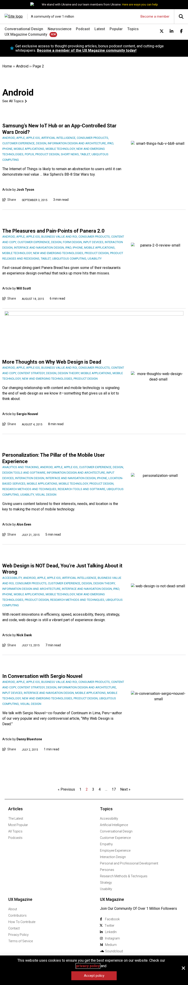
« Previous (66, 789)
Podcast (83, 29)
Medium (111, 945)
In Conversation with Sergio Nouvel (42, 676)
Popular (116, 29)
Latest (99, 29)
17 (114, 789)
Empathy (106, 844)
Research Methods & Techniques (123, 876)
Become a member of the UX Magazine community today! (86, 50)
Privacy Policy (18, 935)
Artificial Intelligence (114, 825)
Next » (125, 789)
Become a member (155, 16)
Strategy (106, 882)
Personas (107, 870)
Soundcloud (114, 951)
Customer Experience (115, 838)
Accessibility (109, 818)
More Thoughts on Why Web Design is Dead (51, 362)
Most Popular (18, 825)
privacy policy (88, 966)
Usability (106, 889)
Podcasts (15, 838)
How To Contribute (21, 922)
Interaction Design (113, 857)
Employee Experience (115, 850)
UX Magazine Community (26, 34)
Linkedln (111, 932)
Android (22, 66)
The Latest (15, 818)
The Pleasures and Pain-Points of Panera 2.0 (53, 231)
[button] (183, 968)
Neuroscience (59, 29)
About (12, 909)
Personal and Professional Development (129, 863)
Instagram (112, 938)
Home (7, 66)
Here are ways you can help (140, 4)
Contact (14, 928)
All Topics (15, 831)
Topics (133, 29)
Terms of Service (20, 941)
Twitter (109, 925)
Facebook (112, 919)
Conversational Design (24, 29)
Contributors (17, 915)
